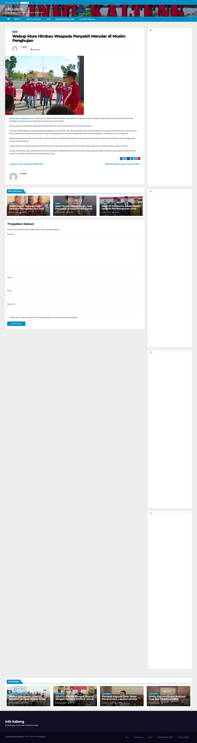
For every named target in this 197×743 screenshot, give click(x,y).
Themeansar (42, 736)
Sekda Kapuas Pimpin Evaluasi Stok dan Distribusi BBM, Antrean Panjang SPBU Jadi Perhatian (167, 700)
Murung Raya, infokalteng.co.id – (22, 118)
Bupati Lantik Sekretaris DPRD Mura (26, 164)
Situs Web (11, 304)
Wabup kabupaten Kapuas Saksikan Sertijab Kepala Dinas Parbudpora (27, 699)
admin (24, 47)
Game (48, 19)
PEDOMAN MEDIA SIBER (65, 19)
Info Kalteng (14, 9)
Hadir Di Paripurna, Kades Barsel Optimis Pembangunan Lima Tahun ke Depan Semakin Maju (121, 209)
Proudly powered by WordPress (14, 736)
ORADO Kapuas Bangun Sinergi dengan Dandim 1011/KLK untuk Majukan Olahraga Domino (74, 699)
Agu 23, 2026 (108, 703)
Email (9, 291)
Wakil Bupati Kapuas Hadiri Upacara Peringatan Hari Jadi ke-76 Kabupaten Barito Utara (27, 209)
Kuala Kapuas (24, 693)
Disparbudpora (13, 693)
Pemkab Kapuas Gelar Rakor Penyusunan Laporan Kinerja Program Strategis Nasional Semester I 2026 (119, 700)
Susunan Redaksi (87, 19)
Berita (17, 19)
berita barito (36, 49)
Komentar (11, 234)
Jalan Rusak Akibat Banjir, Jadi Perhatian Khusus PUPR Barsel (73, 207)
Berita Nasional (34, 19)
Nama (10, 277)
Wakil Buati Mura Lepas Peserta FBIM (122, 164)
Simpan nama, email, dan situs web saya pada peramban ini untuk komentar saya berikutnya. (43, 317)
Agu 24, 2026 (61, 703)
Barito (15, 31)
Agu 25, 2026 (15, 703)
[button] (190, 19)
